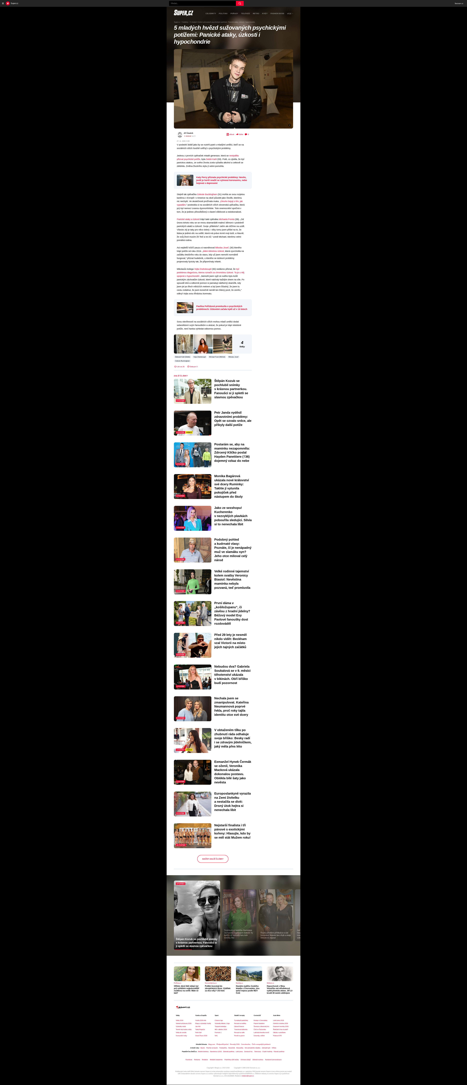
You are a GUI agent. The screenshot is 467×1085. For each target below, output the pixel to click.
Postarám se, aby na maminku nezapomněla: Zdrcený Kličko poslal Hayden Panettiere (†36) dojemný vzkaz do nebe (232, 452)
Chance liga (219, 1020)
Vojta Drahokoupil (202, 269)
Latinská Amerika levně (261, 1032)
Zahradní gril (266, 1048)
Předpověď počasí (222, 1044)
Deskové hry (248, 1051)
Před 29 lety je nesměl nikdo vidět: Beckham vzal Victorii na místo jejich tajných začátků (230, 641)
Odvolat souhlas (257, 1060)
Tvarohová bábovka (240, 1029)
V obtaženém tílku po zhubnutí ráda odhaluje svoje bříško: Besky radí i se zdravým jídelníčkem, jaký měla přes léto (232, 738)
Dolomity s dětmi (259, 1036)
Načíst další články (212, 859)
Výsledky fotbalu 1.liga (222, 1023)
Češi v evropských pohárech (261, 1044)
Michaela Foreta (226, 219)
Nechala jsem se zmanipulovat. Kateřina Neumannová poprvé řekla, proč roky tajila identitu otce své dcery (231, 706)
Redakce (205, 1060)
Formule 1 (218, 1032)
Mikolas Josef (233, 357)
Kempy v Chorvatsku (260, 1020)
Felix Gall (198, 1032)
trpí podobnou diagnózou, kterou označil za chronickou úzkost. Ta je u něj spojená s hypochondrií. (210, 272)
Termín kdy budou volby (184, 1029)
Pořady (234, 13)
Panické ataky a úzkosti (188, 219)
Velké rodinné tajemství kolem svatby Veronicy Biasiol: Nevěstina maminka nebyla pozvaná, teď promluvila (232, 579)
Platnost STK (277, 1036)
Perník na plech (239, 1036)
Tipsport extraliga (220, 1026)
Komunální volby (181, 1036)
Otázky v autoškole (279, 1032)
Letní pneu (239, 1051)
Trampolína (223, 1048)
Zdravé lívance (239, 1026)
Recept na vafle (239, 1032)
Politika (223, 13)
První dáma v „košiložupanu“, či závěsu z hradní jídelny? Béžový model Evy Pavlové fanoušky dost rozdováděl (232, 613)
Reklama (197, 1060)
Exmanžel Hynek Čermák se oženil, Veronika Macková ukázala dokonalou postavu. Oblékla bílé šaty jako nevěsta (232, 772)
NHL (216, 1036)
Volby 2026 (179, 1020)
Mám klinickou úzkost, (214, 251)
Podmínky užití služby (232, 1060)
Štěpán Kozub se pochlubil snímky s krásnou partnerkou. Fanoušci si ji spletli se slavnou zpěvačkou (231, 389)
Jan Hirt (197, 1026)
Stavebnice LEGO (216, 1051)
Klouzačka (239, 1048)
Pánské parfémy (279, 1051)
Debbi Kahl (211, 159)
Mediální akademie (216, 1060)
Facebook (189, 1060)
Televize (245, 13)
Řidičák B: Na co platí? (280, 1029)
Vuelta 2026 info (200, 1020)
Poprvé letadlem (259, 1023)
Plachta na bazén (212, 1048)
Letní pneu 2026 (278, 1020)
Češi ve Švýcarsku (260, 1029)
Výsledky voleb (181, 1026)
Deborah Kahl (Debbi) (182, 357)
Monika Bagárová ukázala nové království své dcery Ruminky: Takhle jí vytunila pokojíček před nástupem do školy (231, 486)
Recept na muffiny (240, 1023)
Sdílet (241, 134)
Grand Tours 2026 (201, 1036)
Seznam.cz (459, 3)
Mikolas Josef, (222, 247)
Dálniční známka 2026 (280, 1023)
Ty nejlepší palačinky (241, 1020)
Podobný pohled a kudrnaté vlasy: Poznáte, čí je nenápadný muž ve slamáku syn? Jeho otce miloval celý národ (232, 550)
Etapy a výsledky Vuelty (203, 1023)
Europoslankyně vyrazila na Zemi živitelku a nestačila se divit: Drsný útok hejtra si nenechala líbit (232, 802)
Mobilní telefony (203, 1051)
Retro (256, 13)
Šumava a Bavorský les (261, 1026)
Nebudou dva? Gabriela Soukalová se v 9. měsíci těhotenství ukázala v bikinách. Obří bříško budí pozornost (232, 675)
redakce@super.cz (248, 1076)
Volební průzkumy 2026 (183, 1023)
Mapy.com (211, 1044)
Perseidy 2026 (235, 1044)
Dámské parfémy (228, 1051)
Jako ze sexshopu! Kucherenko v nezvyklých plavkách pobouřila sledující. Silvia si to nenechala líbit (233, 516)
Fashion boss (277, 13)
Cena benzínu (245, 1044)
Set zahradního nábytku (252, 1048)
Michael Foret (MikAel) (217, 357)
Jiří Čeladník (188, 133)
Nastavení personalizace (273, 1060)
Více (289, 14)
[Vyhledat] (240, 3)
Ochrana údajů (246, 1060)
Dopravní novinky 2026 (280, 1026)
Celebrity (211, 13)
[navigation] (3, 3)
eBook (231, 134)
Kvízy (265, 13)
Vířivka (274, 1048)
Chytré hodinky (267, 1051)
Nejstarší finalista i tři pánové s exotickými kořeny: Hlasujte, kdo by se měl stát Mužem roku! (232, 831)
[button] (233, 89)
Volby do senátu (181, 1032)
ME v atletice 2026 (221, 1029)
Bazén (203, 1048)
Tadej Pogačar (200, 1029)
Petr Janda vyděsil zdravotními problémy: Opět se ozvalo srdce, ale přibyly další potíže (232, 419)
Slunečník (231, 1048)
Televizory (257, 1051)
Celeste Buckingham (207, 194)
